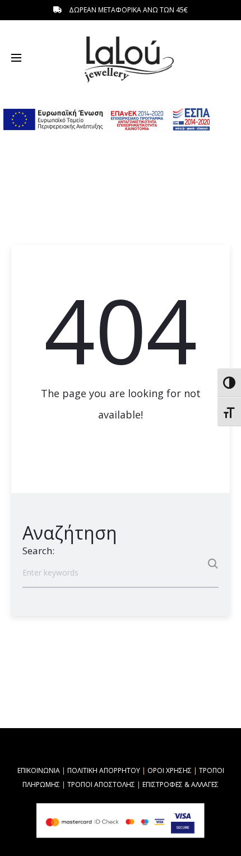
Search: (38, 550)
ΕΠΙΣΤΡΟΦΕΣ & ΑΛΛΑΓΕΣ (180, 784)
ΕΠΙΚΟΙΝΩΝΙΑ (38, 770)
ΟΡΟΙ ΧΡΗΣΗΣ (169, 770)
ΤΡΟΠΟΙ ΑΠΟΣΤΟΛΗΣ (101, 784)
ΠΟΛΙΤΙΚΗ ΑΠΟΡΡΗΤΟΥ (103, 770)
